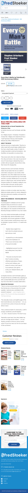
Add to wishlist (4, 114)
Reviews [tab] (5, 331)
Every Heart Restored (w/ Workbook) (24, 354)
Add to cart (7, 102)
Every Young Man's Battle (9, 353)
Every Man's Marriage (10, 368)
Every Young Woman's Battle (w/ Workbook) (11, 384)
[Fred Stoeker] (14, 2)
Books (6, 17)
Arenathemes (15, 491)
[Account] (25, 12)
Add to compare (14, 114)
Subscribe (14, 444)
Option (2, 90)
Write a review (9, 342)
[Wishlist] (11, 12)
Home (2, 17)
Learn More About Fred (6, 463)
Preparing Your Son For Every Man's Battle (23, 369)
